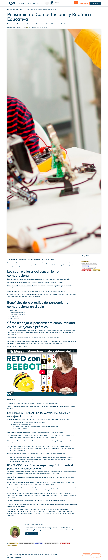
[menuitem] (21, 3)
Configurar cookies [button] (95, 557)
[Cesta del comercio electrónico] (47, 3)
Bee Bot (47, 403)
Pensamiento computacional (88, 268)
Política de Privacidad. (14, 557)
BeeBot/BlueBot (85, 261)
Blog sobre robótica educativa (16, 9)
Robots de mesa (96, 270)
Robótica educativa (86, 270)
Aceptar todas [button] (96, 554)
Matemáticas (85, 265)
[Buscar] (76, 2)
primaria (55, 403)
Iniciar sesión (84, 3)
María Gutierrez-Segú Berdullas (89, 263)
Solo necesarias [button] (86, 554)
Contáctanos (95, 3)
